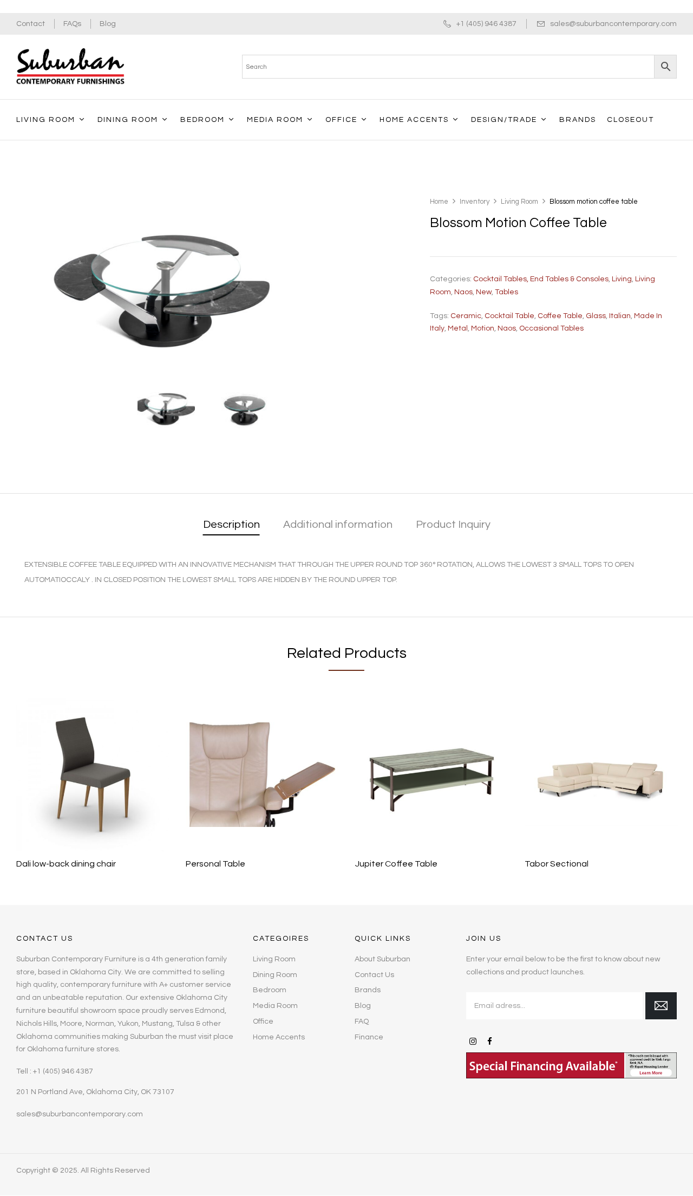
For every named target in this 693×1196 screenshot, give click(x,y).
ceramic (465, 316)
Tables (506, 292)
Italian (620, 316)
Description (231, 524)
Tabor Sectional (557, 863)
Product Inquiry (453, 524)
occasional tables (551, 328)
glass (596, 316)
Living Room (519, 201)
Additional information (338, 524)
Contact (30, 24)
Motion (482, 328)
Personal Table (215, 863)
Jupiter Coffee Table (396, 863)
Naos (463, 292)
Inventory (474, 201)
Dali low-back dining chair (66, 863)
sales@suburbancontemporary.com (613, 24)
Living (622, 279)
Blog (108, 24)
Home (439, 201)
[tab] (231, 525)
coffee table (560, 316)
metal (458, 328)
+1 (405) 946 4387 (486, 24)
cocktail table (509, 316)
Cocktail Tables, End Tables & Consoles (541, 279)
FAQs (72, 24)
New (484, 292)
